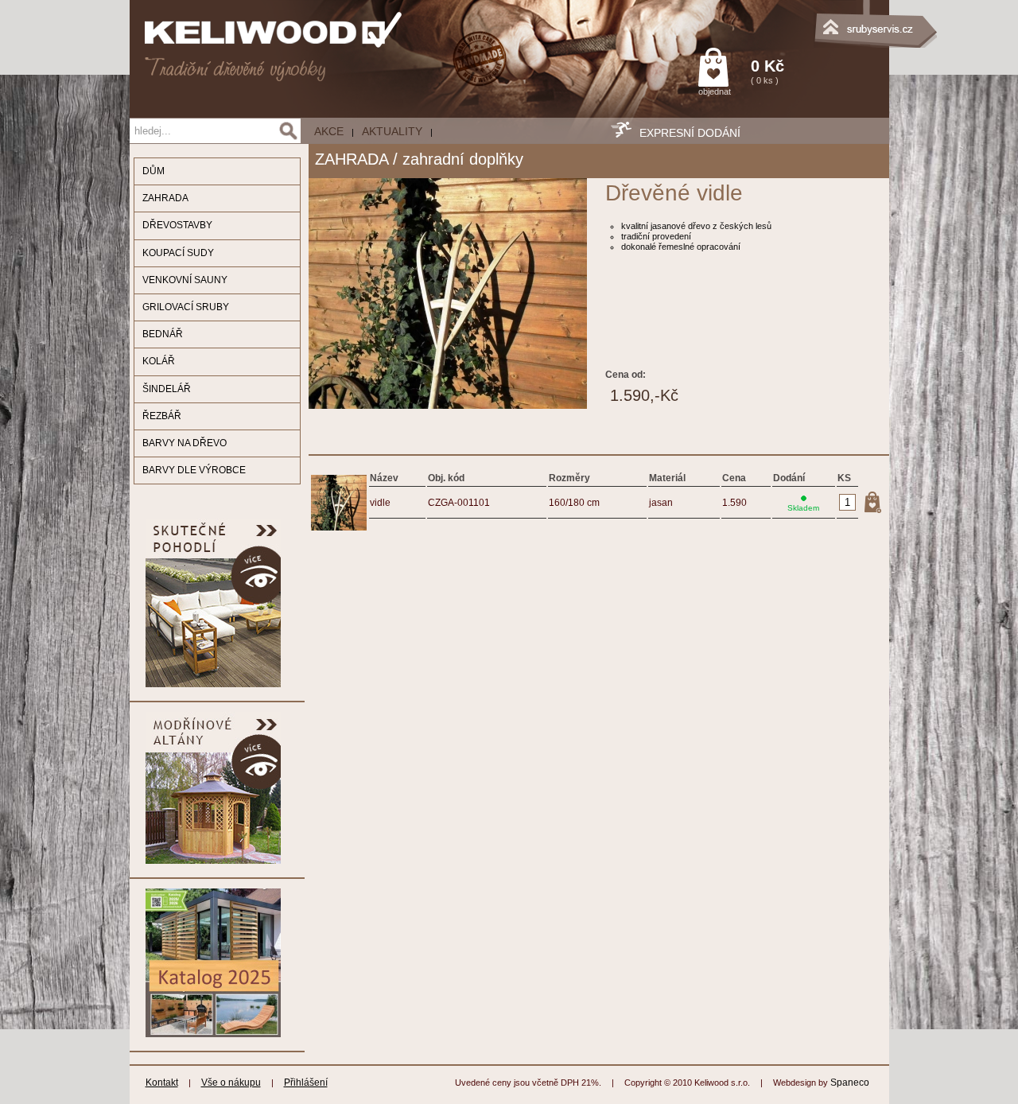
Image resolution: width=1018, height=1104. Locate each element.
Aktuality (392, 131)
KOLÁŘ (158, 361)
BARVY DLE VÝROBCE (194, 470)
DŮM (153, 171)
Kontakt (162, 1082)
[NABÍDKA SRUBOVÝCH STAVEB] (809, 20)
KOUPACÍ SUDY (178, 253)
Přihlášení (306, 1082)
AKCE (329, 131)
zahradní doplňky (462, 159)
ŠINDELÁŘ (166, 389)
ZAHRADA (165, 198)
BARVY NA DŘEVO (184, 443)
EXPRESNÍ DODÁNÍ (689, 132)
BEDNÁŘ (162, 334)
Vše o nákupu (231, 1082)
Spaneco (849, 1082)
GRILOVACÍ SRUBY (185, 307)
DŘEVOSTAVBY (177, 225)
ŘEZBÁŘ (161, 416)
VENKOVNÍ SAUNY (184, 280)
